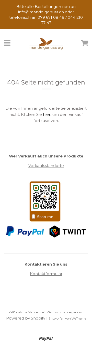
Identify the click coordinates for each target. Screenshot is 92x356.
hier (46, 114)
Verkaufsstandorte (46, 165)
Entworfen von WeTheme (67, 318)
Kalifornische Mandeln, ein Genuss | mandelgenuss (45, 312)
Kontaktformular (46, 273)
